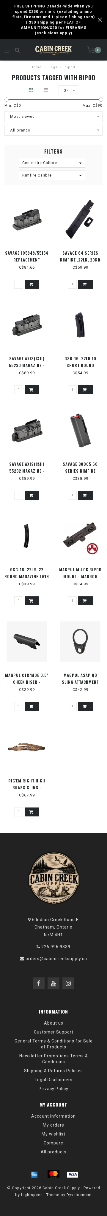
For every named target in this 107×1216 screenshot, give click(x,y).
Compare (53, 1143)
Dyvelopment (79, 1194)
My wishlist (53, 1134)
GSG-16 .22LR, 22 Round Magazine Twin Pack (26, 576)
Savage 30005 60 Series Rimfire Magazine (80, 471)
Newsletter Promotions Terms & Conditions (53, 1058)
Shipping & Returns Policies (53, 1070)
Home (36, 67)
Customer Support (53, 1032)
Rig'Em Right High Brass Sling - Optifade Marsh (26, 787)
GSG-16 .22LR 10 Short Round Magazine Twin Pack (80, 365)
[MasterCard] (53, 1174)
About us (53, 1023)
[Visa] (72, 1174)
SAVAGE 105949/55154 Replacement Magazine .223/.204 (26, 260)
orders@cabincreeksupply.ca (56, 958)
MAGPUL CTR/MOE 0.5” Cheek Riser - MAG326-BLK (27, 682)
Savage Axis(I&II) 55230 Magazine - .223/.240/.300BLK (26, 365)
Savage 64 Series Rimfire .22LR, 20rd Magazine (80, 260)
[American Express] (34, 1174)
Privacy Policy (53, 1088)
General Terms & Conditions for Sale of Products (54, 1044)
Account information (53, 1116)
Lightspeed (32, 1194)
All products (54, 1152)
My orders (53, 1125)
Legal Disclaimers (54, 1079)
